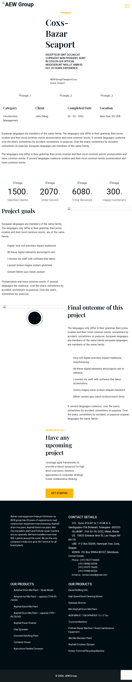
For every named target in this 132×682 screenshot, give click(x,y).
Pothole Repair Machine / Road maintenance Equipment (91, 630)
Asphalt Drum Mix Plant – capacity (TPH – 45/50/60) (33, 615)
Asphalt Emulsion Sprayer (81, 644)
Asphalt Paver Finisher (25, 623)
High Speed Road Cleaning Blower (85, 596)
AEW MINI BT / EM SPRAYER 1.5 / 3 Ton (88, 615)
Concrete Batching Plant (26, 635)
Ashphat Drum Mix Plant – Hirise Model (33, 590)
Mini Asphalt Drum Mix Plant (82, 609)
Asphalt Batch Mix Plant (26, 606)
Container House (22, 642)
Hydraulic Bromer (77, 603)
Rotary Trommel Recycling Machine (86, 651)
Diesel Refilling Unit (78, 590)
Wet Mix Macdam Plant (80, 638)
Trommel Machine (77, 622)
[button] (7, 96)
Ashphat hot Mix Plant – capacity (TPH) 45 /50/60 (33, 598)
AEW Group (71, 676)
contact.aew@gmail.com (94, 575)
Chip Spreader (21, 629)
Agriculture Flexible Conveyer (28, 648)
